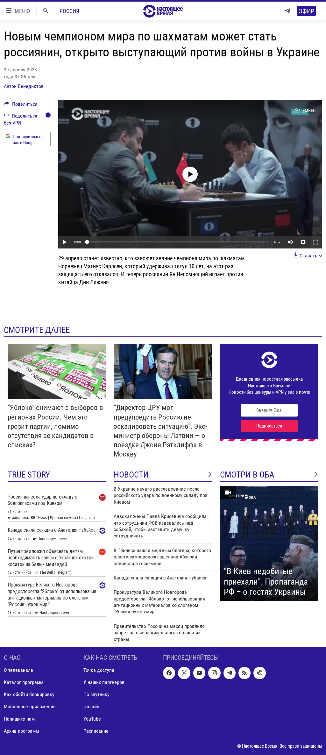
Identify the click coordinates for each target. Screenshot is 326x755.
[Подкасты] (259, 673)
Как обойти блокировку (29, 694)
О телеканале (18, 670)
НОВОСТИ (131, 475)
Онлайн (91, 707)
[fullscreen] (315, 242)
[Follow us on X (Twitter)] (184, 673)
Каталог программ (23, 682)
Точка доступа (98, 670)
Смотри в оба (247, 475)
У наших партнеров (103, 682)
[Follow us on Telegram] (229, 673)
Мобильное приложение (30, 707)
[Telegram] (287, 11)
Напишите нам (19, 719)
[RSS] (244, 673)
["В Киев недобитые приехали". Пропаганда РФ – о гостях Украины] (269, 543)
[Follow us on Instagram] (214, 673)
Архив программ (21, 731)
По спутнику (96, 694)
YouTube (92, 719)
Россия (69, 11)
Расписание (96, 731)
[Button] (21, 105)
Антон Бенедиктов (24, 86)
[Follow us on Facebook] (169, 673)
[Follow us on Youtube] (199, 673)
